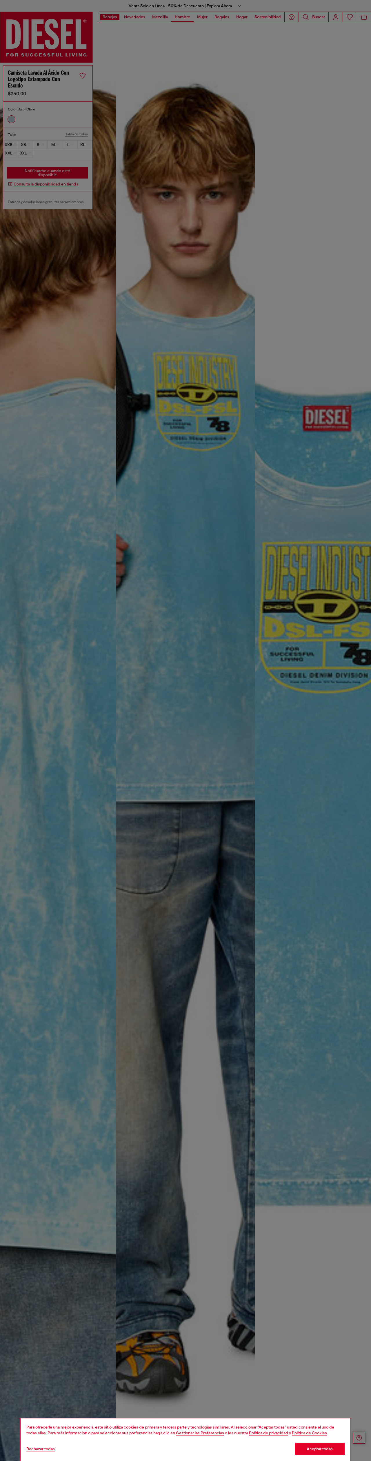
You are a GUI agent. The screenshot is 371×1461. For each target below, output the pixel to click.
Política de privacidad (268, 1433)
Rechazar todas (40, 1449)
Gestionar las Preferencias (200, 1433)
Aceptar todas (320, 1449)
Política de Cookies (309, 1433)
